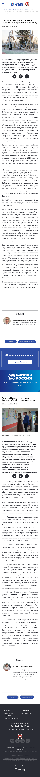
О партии (7, 710)
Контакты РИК (26, 713)
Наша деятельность (15, 9)
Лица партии (25, 710)
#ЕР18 (11, 341)
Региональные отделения (8, 714)
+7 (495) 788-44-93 (20, 726)
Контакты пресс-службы (12, 718)
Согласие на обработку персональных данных (20, 760)
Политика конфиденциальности (20, 757)
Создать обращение (20, 362)
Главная (4, 9)
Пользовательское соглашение (20, 755)
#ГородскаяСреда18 (27, 341)
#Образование (27, 697)
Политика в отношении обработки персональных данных (20, 758)
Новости (26, 9)
